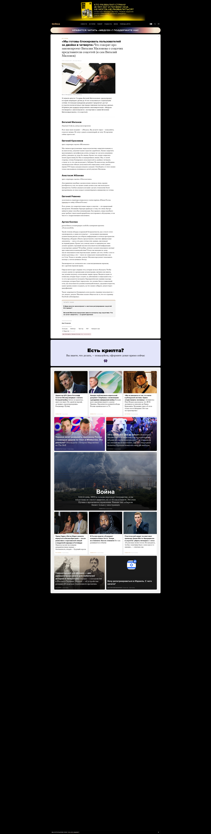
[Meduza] (56, 24)
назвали (76, 107)
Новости (84, 24)
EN (158, 24)
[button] (88, 78)
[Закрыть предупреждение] (158, 832)
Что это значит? (73, 832)
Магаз (116, 24)
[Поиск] (155, 24)
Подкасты (108, 24)
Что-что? (72, 331)
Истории (92, 24)
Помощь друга (125, 24)
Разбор (99, 24)
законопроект (106, 98)
